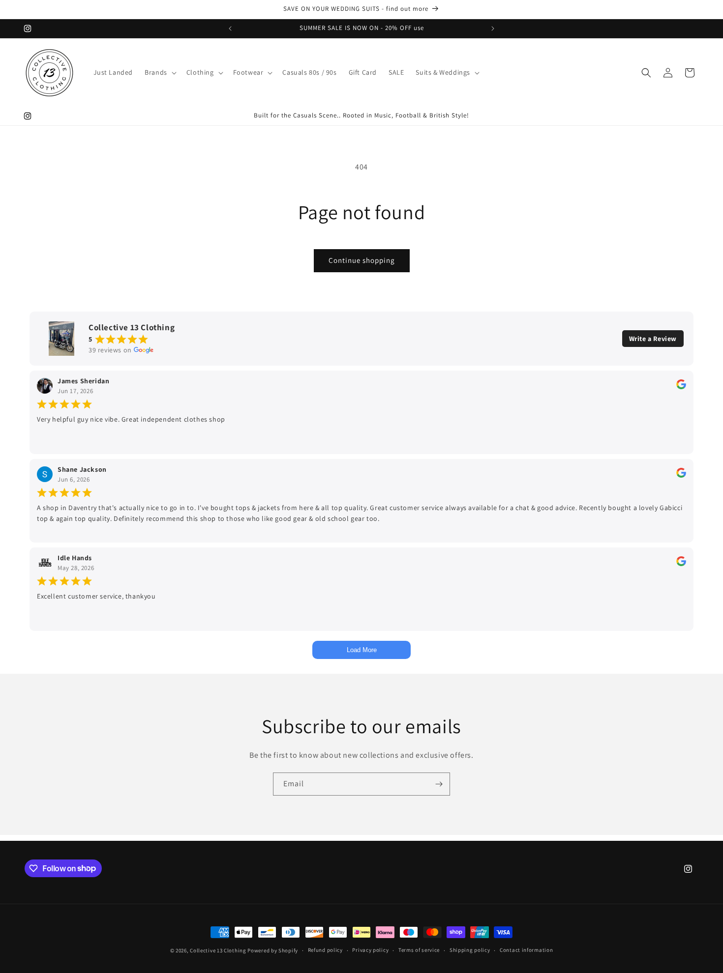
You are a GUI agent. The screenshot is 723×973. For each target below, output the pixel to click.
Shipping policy (470, 949)
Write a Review (653, 338)
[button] (160, 72)
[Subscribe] (439, 784)
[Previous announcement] (230, 28)
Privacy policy (370, 949)
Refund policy (325, 949)
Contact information (526, 949)
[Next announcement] (493, 28)
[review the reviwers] (681, 386)
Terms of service (419, 949)
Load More (362, 650)
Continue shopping (362, 260)
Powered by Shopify (272, 950)
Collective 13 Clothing (218, 950)
